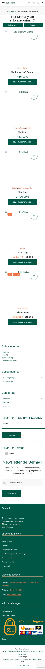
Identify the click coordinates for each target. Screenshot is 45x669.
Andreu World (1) (8, 358)
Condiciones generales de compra (14, 554)
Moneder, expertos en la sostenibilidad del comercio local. (22, 659)
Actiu (19, 308)
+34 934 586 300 (15, 590)
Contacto (5, 546)
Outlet (14, 11)
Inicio (8, 11)
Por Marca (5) (8, 381)
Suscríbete (11, 493)
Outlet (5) (6, 402)
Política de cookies (8, 562)
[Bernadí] (13, 3)
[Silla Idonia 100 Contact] (22, 48)
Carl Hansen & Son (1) (10, 360)
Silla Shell (22, 192)
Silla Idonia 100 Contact (22, 72)
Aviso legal (6, 566)
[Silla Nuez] (22, 108)
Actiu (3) (5, 355)
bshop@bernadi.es (14, 595)
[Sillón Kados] (22, 288)
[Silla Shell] (22, 168)
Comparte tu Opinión (9, 550)
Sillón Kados (22, 312)
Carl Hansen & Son (25, 188)
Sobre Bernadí (7, 542)
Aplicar (11, 435)
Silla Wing (23, 252)
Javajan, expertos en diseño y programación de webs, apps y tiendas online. (22, 653)
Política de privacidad (9, 558)
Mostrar (33, 25)
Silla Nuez (22, 132)
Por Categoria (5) (9, 378)
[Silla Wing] (22, 228)
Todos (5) (5, 352)
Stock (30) (6, 406)
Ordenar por (12, 25)
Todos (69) (6, 399)
